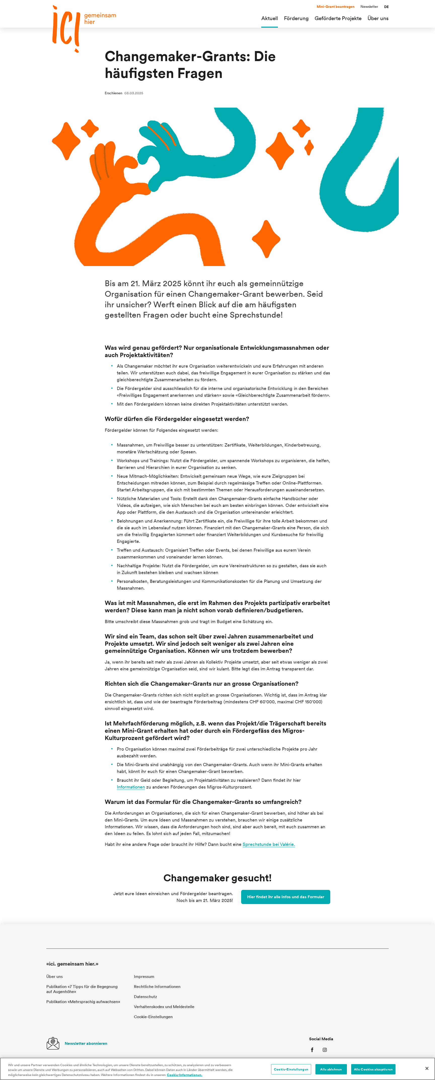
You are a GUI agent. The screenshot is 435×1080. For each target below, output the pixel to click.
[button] (386, 7)
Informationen (131, 787)
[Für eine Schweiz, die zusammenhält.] (84, 29)
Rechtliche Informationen (157, 986)
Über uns (54, 976)
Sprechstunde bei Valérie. (269, 844)
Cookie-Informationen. (184, 1075)
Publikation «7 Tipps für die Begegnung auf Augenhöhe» (82, 989)
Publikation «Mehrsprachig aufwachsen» (83, 1001)
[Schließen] (426, 1068)
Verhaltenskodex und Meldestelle (164, 1006)
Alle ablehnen (331, 1069)
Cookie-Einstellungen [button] (153, 1016)
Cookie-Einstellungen (291, 1069)
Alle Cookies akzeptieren (373, 1069)
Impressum (144, 976)
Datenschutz (145, 996)
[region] (217, 1069)
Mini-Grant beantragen (335, 7)
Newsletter (369, 7)
